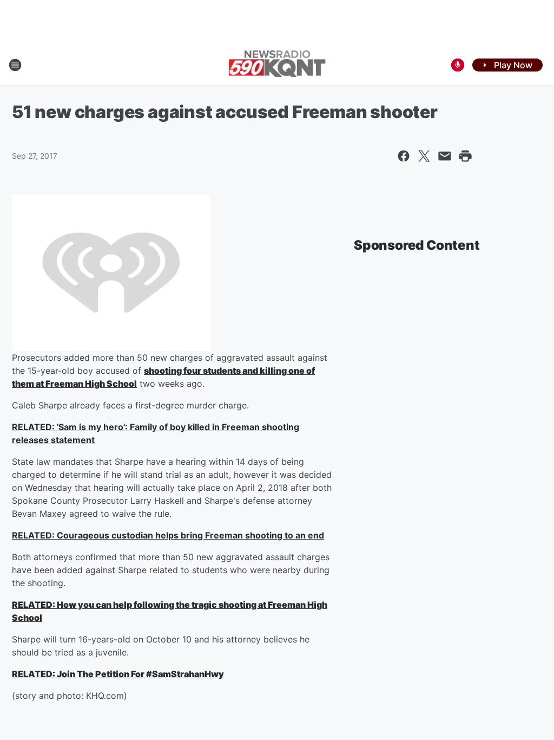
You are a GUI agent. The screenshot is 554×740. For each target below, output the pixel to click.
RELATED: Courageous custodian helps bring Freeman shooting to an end (168, 535)
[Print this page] (465, 156)
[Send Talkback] (457, 65)
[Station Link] (277, 65)
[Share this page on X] (424, 156)
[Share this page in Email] (444, 156)
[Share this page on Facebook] (403, 156)
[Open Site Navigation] (15, 65)
